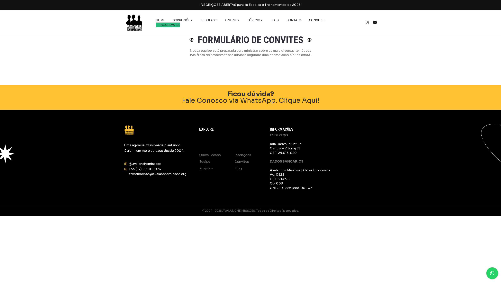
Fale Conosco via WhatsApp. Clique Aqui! (250, 97)
